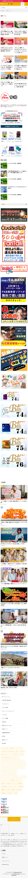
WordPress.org (5, 864)
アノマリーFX (12, 761)
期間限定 (3, 789)
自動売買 (3, 793)
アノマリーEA (4, 761)
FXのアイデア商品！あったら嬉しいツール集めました (7, 84)
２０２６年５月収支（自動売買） (15, 194)
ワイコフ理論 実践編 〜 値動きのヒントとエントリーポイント (14, 583)
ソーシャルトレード (20, 767)
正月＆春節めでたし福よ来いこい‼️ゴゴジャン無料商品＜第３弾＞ (7, 33)
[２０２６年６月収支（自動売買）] (4, 181)
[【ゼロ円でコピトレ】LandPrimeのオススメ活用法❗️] (4, 189)
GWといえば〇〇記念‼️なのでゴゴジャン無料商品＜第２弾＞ (20, 33)
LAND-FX (17, 80)
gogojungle (4, 29)
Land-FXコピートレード (6, 754)
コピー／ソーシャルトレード (8, 711)
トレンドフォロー (12, 770)
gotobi (16, 751)
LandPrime (16, 754)
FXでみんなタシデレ (17, 872)
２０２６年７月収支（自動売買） (15, 163)
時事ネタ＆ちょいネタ (8, 21)
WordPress (13, 875)
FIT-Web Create (16, 873)
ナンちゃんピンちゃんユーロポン (9, 773)
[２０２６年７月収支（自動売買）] (4, 166)
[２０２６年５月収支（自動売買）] (4, 197)
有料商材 (21, 786)
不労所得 (12, 780)
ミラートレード (5, 780)
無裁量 (12, 789)
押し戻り (15, 786)
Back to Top (14, 819)
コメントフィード (6, 860)
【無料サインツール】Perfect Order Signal (10, 667)
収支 (14, 783)
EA (16, 29)
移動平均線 (18, 789)
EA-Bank (6, 748)
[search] (26, 7)
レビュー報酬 (5, 718)
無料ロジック (21, 74)
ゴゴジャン (8, 29)
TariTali (18, 45)
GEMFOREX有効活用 (6, 700)
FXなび (12, 833)
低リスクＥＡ (19, 780)
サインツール (11, 767)
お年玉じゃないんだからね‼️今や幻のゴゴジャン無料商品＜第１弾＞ (7, 49)
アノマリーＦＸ (5, 703)
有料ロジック (5, 729)
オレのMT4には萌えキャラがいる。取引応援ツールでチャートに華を (7, 67)
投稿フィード (5, 857)
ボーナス (23, 777)
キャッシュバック (5, 764)
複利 (16, 793)
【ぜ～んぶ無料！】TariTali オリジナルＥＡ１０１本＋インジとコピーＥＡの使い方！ (20, 50)
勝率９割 (9, 783)
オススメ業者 (5, 707)
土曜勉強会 (19, 783)
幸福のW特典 (4, 786)
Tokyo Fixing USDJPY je (6, 757)
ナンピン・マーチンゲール (7, 777)
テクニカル (21, 58)
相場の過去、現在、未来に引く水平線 (9, 687)
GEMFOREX (4, 751)
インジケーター (9, 45)
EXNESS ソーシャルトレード (16, 748)
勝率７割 (3, 783)
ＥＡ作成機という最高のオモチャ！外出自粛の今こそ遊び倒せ (14, 563)
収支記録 (4, 721)
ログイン (4, 853)
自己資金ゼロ (10, 793)
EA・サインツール (22, 38)
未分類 (3, 736)
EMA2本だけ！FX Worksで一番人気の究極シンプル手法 (12, 543)
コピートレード (22, 764)
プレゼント (17, 777)
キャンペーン (14, 764)
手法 (10, 786)
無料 (8, 789)
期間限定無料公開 (6, 732)
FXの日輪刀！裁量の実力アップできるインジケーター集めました (20, 67)
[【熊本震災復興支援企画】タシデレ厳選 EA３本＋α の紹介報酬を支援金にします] (4, 174)
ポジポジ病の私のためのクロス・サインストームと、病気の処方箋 (20, 85)
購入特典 (4, 743)
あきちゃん (16, 757)
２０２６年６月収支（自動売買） (15, 179)
